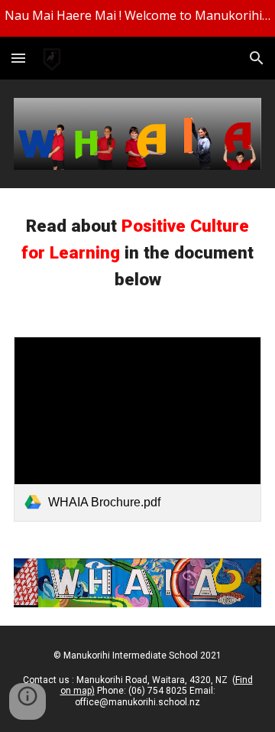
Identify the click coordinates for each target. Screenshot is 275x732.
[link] (137, 429)
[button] (18, 58)
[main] (137, 253)
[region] (137, 18)
